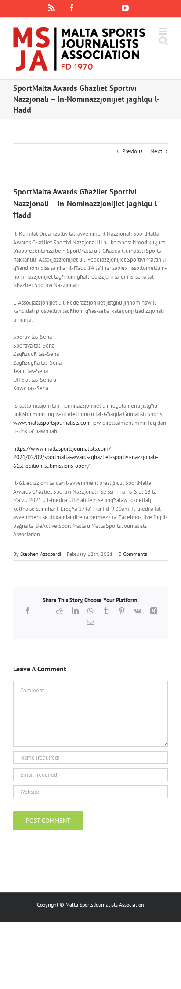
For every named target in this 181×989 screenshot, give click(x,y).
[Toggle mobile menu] (163, 31)
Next (156, 151)
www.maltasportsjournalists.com (52, 422)
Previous (132, 151)
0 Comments (133, 554)
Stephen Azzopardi (40, 554)
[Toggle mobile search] (163, 40)
